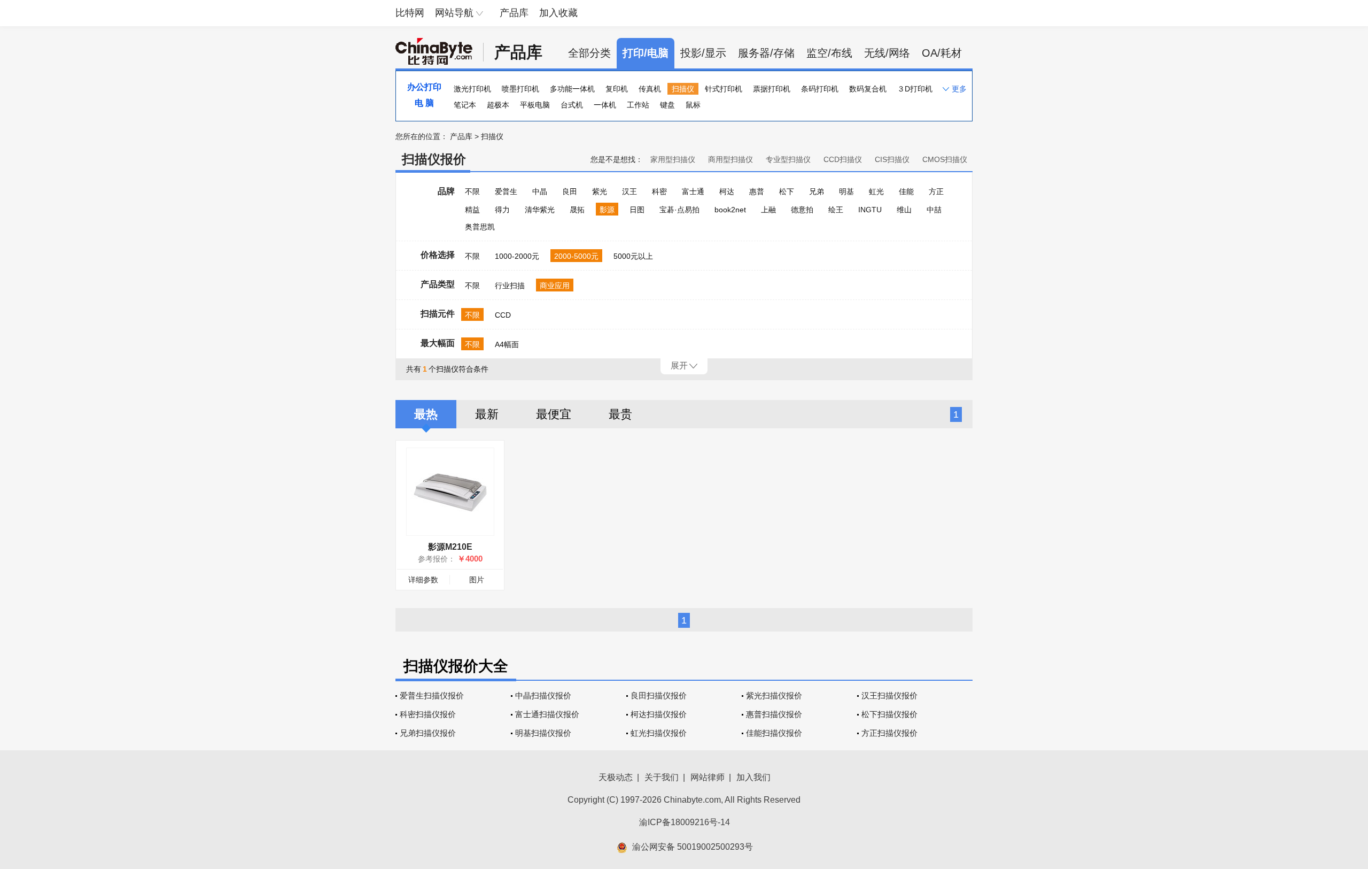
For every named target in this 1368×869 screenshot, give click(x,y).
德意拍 (802, 209)
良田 (569, 191)
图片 (476, 579)
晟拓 (577, 209)
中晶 (539, 191)
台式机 (572, 105)
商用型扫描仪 (730, 159)
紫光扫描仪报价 (774, 695)
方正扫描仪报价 (889, 732)
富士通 (693, 191)
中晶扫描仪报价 (543, 695)
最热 (426, 414)
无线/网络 (887, 53)
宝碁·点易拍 (679, 209)
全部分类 (589, 53)
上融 (768, 209)
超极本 (498, 105)
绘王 (835, 209)
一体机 (605, 105)
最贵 (620, 414)
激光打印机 (472, 88)
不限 (472, 191)
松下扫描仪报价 (889, 714)
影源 (607, 209)
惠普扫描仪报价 (774, 714)
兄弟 (816, 191)
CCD (503, 315)
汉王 (629, 191)
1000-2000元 (517, 256)
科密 (659, 191)
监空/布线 (829, 53)
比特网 (409, 12)
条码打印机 (819, 88)
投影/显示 (703, 53)
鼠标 (693, 105)
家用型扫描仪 (672, 159)
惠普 (756, 191)
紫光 (599, 191)
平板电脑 (535, 105)
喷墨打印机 (520, 88)
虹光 (876, 191)
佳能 (906, 191)
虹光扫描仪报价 (659, 732)
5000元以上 (633, 256)
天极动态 (615, 777)
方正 (936, 191)
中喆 (934, 209)
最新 (487, 414)
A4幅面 (507, 344)
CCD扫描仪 (842, 159)
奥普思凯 (480, 226)
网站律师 (707, 777)
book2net (730, 209)
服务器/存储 (766, 53)
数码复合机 (868, 88)
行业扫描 (510, 285)
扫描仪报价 (434, 159)
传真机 (650, 88)
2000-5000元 (576, 256)
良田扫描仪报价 (659, 695)
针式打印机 (723, 88)
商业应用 (555, 285)
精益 (472, 209)
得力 (502, 209)
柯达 (726, 191)
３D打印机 (914, 88)
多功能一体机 (572, 88)
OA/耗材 (942, 53)
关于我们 (661, 777)
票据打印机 (771, 88)
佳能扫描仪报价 (774, 732)
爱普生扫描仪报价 (432, 695)
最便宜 (553, 414)
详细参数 (423, 579)
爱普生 (506, 191)
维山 (904, 209)
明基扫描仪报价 (543, 732)
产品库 (514, 12)
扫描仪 (683, 88)
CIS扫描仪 (892, 159)
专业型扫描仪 (788, 159)
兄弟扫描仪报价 (428, 732)
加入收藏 (558, 12)
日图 (636, 209)
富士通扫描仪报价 (547, 714)
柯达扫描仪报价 (659, 714)
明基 (846, 191)
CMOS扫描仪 (944, 159)
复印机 (616, 88)
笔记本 (465, 105)
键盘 (667, 105)
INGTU (870, 209)
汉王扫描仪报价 (889, 695)
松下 (786, 191)
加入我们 (753, 777)
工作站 (638, 105)
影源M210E (450, 546)
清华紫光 (540, 209)
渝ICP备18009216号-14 (684, 822)
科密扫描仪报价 (428, 714)
